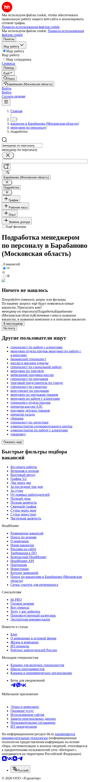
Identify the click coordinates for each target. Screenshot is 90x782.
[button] (6, 88)
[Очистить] (8, 155)
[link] (9, 78)
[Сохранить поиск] (6, 167)
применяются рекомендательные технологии (38, 736)
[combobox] (22, 145)
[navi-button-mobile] (6, 102)
